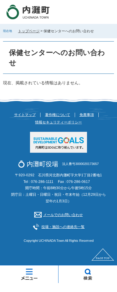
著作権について (57, 115)
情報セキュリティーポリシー (58, 122)
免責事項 (87, 115)
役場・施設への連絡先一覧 (63, 227)
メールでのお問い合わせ (63, 215)
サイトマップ (25, 115)
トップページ (29, 31)
